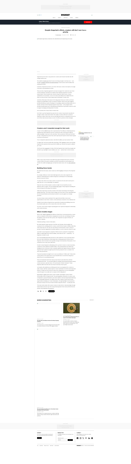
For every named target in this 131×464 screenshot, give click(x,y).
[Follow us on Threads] (86, 437)
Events (71, 17)
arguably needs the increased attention (49, 82)
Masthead (51, 445)
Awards (76, 17)
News (54, 17)
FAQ (37, 445)
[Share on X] (43, 291)
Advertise (41, 445)
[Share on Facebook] (41, 291)
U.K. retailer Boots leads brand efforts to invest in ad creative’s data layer (71, 317)
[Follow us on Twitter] (83, 437)
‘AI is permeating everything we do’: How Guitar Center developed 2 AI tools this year (47, 409)
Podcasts (66, 17)
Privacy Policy (46, 445)
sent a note (58, 186)
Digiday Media (56, 445)
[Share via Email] (46, 291)
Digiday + (59, 17)
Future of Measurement (67, 315)
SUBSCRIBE (88, 22)
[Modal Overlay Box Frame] (65, 440)
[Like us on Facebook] (78, 437)
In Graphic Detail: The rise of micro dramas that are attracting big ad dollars (84, 138)
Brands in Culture (40, 407)
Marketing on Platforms (65, 27)
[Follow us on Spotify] (92, 437)
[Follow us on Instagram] (80, 437)
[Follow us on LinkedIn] (89, 437)
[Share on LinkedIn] (38, 291)
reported (64, 142)
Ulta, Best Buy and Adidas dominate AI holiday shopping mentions (48, 321)
